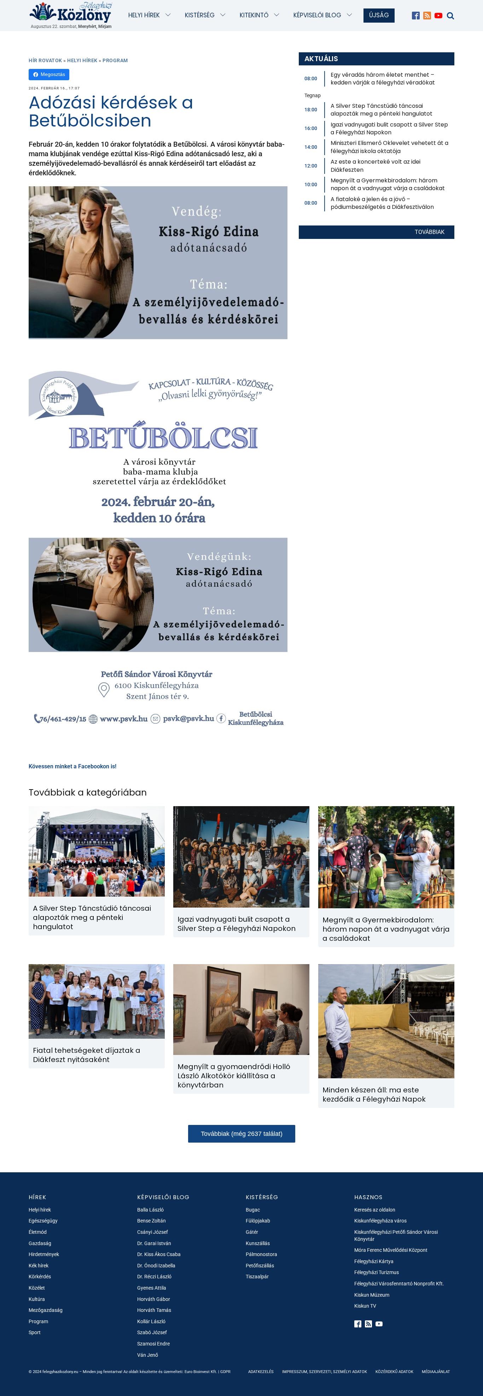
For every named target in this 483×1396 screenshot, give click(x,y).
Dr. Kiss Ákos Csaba (159, 1254)
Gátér (252, 1232)
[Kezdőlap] (71, 12)
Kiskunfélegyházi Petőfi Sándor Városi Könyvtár (396, 1235)
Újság (379, 15)
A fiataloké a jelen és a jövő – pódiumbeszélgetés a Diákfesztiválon (382, 203)
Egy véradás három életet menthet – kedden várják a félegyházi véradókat (383, 79)
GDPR (225, 1371)
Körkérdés (40, 1276)
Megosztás (53, 74)
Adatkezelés (261, 1371)
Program (115, 60)
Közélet (37, 1288)
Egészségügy (43, 1221)
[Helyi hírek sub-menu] (169, 15)
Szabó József (152, 1332)
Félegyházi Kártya (374, 1261)
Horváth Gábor (153, 1299)
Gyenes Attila (151, 1288)
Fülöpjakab (258, 1221)
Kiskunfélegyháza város (380, 1221)
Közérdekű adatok (394, 1371)
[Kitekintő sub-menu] (278, 15)
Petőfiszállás (260, 1265)
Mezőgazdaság (46, 1310)
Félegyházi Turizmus (376, 1272)
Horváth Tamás (154, 1310)
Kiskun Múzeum (371, 1295)
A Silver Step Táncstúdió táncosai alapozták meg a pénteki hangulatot (381, 110)
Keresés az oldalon (374, 1210)
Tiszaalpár (257, 1276)
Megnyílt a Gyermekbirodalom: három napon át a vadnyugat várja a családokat (388, 184)
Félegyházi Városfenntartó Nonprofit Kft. (399, 1283)
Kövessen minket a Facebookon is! (72, 766)
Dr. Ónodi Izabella (156, 1265)
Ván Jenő (147, 1355)
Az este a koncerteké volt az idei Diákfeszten (375, 166)
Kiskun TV (365, 1306)
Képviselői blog (317, 15)
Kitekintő (254, 15)
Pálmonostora (261, 1254)
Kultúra (37, 1299)
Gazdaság (40, 1243)
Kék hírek (38, 1265)
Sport (35, 1332)
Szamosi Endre (153, 1344)
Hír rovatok (45, 60)
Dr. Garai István (154, 1243)
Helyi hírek (144, 15)
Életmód (38, 1232)
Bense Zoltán (151, 1221)
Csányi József (152, 1232)
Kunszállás (258, 1243)
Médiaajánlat (436, 1371)
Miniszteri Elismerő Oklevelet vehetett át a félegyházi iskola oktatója (389, 147)
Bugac (253, 1210)
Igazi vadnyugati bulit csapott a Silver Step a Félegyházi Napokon (389, 128)
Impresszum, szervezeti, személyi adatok (324, 1371)
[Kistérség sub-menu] (224, 15)
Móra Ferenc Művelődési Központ (390, 1250)
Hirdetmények (44, 1254)
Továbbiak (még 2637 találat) (242, 1133)
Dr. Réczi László (154, 1276)
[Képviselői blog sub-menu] (351, 15)
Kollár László (151, 1321)
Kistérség (200, 15)
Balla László (150, 1210)
